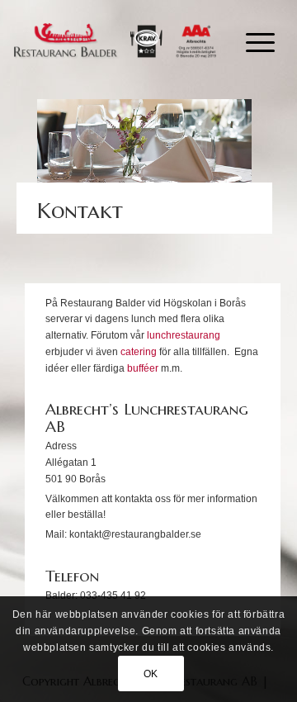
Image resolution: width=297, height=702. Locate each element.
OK (151, 674)
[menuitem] (252, 41)
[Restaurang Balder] (115, 41)
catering (138, 352)
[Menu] (252, 41)
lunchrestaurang (183, 335)
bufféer (142, 368)
